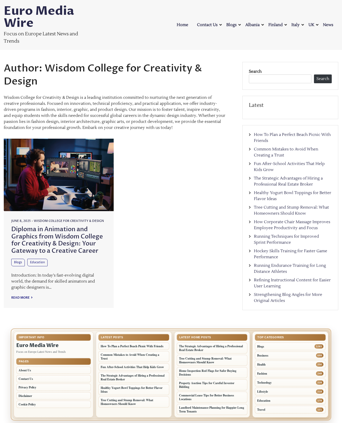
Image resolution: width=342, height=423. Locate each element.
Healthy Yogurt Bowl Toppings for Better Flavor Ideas (131, 390)
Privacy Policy (27, 387)
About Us (25, 370)
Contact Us (207, 24)
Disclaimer (25, 396)
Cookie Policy (27, 404)
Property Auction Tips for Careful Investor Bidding (206, 385)
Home (182, 24)
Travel (261, 409)
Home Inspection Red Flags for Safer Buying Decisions (207, 373)
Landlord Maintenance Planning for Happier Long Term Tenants (211, 409)
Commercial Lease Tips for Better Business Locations (206, 397)
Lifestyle (262, 391)
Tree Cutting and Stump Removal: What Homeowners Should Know (127, 402)
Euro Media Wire (39, 17)
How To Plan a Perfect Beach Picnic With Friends (132, 346)
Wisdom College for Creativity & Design (69, 221)
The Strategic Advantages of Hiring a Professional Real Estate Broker (132, 377)
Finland (275, 24)
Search (255, 71)
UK (311, 24)
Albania (252, 24)
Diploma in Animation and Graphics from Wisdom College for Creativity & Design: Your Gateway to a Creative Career (57, 240)
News (328, 24)
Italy (295, 24)
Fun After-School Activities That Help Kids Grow (132, 367)
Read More (20, 298)
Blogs (231, 24)
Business (262, 355)
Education (37, 262)
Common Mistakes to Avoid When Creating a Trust (130, 357)
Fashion (262, 373)
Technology (264, 382)
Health (261, 364)
